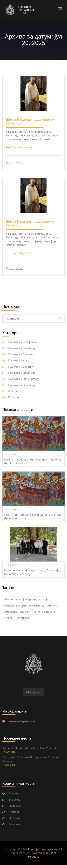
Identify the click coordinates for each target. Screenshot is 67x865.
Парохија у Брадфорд (21, 373)
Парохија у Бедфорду (21, 385)
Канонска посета (44, 611)
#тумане (52, 605)
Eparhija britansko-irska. (43, 849)
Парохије (15, 806)
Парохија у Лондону (21, 354)
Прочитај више (22, 147)
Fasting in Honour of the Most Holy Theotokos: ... (32, 748)
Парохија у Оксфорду (21, 348)
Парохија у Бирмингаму (23, 379)
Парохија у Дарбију (20, 366)
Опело (8, 618)
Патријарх (22, 618)
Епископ (13, 397)
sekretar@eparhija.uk (22, 721)
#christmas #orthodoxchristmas (24, 605)
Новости (14, 818)
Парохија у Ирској (19, 360)
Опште (12, 391)
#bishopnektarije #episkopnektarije (26, 599)
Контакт (14, 812)
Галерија (14, 824)
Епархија (14, 799)
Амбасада (10, 611)
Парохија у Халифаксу (22, 342)
